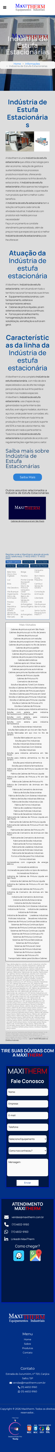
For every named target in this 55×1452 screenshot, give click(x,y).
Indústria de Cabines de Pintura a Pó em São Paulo (27, 885)
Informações (32, 64)
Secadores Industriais (37, 919)
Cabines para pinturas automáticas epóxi (27, 666)
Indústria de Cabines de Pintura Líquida (27, 881)
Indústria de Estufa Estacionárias (27, 900)
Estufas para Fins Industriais (27, 741)
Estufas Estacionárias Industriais (27, 727)
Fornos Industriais (27, 859)
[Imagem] (3, 7)
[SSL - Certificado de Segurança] (48, 1429)
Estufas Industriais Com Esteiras (27, 747)
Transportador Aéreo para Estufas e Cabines (27, 958)
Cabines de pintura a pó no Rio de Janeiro (27, 633)
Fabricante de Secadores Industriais (27, 853)
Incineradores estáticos (27, 867)
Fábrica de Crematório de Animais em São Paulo (27, 785)
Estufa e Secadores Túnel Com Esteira (27, 685)
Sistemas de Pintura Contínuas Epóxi (27, 925)
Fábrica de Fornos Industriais (27, 805)
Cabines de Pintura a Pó (27, 679)
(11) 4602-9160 (29, 1387)
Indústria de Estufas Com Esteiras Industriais (27, 906)
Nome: (12, 1092)
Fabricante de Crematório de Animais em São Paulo (27, 834)
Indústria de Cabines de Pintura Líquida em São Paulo (27, 877)
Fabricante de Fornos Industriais (27, 844)
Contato (27, 1352)
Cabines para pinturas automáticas (27, 669)
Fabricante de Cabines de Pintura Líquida (27, 822)
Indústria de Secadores (17, 915)
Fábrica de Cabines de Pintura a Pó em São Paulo (27, 778)
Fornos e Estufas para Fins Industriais (27, 856)
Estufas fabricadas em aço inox (27, 738)
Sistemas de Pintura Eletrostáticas (27, 940)
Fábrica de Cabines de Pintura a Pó (27, 782)
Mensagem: (15, 1162)
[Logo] (27, 1319)
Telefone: (14, 1127)
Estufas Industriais (28, 750)
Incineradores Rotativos (27, 873)
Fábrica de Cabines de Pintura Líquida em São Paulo (27, 770)
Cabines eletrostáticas (27, 660)
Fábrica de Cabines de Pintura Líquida (27, 774)
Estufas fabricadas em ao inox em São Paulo (27, 730)
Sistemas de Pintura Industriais (27, 949)
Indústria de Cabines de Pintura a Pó (27, 889)
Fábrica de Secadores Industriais (27, 814)
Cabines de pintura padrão (27, 648)
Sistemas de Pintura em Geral (27, 946)
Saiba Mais (27, 477)
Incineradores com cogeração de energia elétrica (27, 863)
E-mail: (12, 1115)
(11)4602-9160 (20, 1224)
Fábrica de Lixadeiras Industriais (27, 808)
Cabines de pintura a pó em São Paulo (27, 629)
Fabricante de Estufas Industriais (27, 841)
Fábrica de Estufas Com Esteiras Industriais (27, 796)
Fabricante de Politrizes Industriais (27, 850)
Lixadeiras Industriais (39, 915)
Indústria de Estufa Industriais (27, 903)
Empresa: (14, 1103)
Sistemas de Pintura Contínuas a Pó (27, 934)
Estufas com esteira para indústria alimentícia (27, 709)
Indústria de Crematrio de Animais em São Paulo (27, 893)
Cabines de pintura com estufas (28, 639)
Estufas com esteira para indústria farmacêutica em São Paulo (27, 718)
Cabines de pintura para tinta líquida (27, 657)
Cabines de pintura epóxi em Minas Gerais (27, 642)
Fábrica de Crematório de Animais (27, 790)
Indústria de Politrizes (27, 912)
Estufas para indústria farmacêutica (27, 766)
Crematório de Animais (27, 682)
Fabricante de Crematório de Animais (27, 838)
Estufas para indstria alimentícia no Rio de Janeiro (27, 759)
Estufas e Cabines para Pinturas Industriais (27, 697)
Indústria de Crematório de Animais (27, 897)
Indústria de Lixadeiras (37, 909)
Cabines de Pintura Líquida (27, 676)
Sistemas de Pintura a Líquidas (27, 952)
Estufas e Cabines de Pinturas (27, 706)
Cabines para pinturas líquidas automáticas (27, 672)
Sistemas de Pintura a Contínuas (27, 937)
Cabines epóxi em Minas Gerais (27, 663)
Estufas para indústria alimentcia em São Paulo (27, 754)
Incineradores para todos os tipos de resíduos (27, 870)
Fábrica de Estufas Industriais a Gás (27, 802)
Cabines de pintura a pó (27, 636)
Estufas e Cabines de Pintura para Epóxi (27, 691)
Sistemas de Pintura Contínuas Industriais (27, 928)
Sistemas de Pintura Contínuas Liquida (28, 931)
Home (17, 64)
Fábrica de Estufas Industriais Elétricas (27, 799)
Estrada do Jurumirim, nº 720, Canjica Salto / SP (27, 1376)
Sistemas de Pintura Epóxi (27, 943)
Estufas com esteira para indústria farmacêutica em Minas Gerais (27, 713)
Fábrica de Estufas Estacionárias (27, 793)
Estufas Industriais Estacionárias (27, 744)
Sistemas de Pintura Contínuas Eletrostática (27, 922)
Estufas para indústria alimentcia (27, 763)
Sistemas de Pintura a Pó (28, 955)
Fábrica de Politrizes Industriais (27, 811)
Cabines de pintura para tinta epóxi (27, 654)
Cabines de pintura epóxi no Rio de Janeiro (27, 645)
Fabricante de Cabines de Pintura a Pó (27, 830)
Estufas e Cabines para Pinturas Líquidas (27, 700)
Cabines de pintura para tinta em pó (27, 651)
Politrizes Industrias (17, 919)
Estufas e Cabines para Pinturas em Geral (28, 694)
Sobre (27, 1343)
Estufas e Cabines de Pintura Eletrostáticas (27, 688)
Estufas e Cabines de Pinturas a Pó (27, 703)
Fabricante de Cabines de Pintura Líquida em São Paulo (27, 818)
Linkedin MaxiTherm (22, 1239)
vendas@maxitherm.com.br (28, 1217)
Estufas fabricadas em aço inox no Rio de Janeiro (27, 734)
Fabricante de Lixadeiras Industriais (27, 847)
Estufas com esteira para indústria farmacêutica (27, 723)
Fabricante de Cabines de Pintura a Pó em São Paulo (27, 826)
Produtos (27, 1348)
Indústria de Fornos (16, 909)
